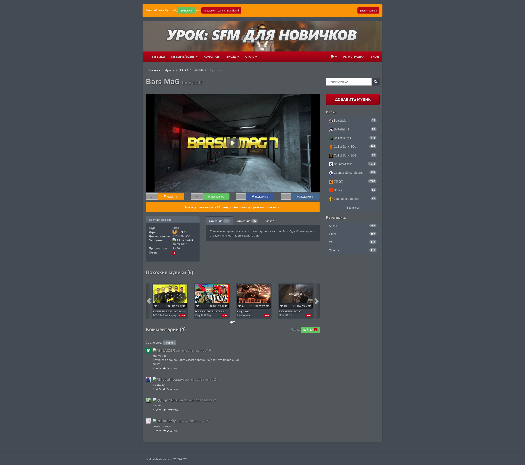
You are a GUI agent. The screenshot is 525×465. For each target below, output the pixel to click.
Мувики (158, 56)
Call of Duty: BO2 (354, 146)
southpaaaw (173, 379)
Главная (154, 70)
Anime (352, 226)
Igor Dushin (173, 400)
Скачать (270, 221)
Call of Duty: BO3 (354, 155)
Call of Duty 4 (354, 138)
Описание (218, 221)
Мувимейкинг (183, 56)
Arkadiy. (170, 421)
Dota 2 (354, 190)
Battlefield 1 (354, 120)
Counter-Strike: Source (354, 172)
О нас (250, 56)
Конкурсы (212, 56)
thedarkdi (187, 240)
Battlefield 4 (354, 129)
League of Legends (354, 199)
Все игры (353, 207)
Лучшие (168, 342)
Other (352, 234)
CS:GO (183, 70)
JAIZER (169, 350)
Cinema (352, 250)
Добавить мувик (353, 99)
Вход (375, 56)
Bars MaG (199, 70)
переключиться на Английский (221, 10)
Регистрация (353, 56)
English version (368, 10)
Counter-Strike (354, 164)
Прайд (231, 56)
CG (352, 242)
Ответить (172, 368)
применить (186, 10)
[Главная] (146, 57)
